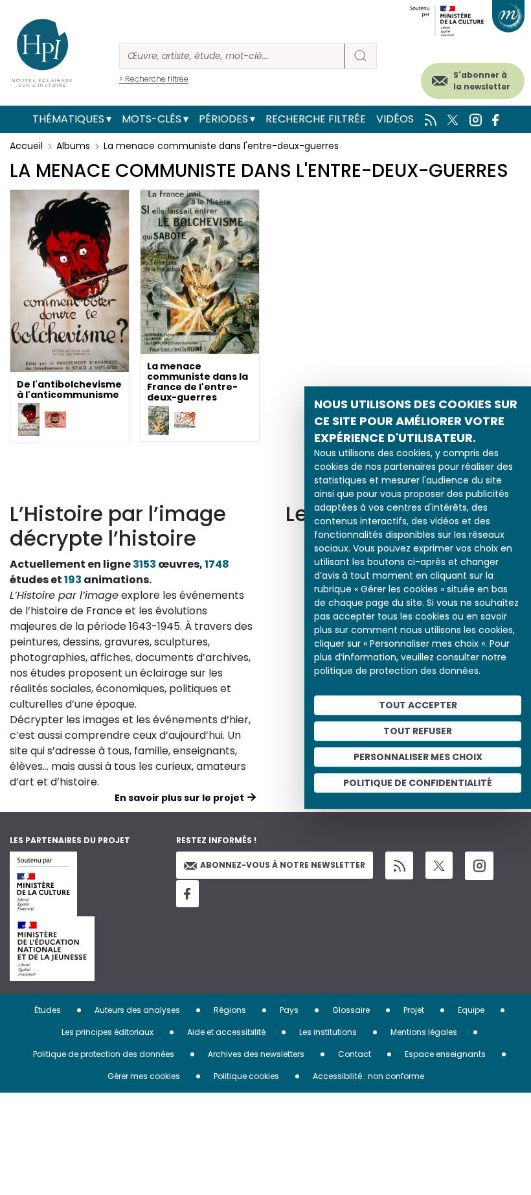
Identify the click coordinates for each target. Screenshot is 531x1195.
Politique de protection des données (103, 1054)
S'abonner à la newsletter (481, 80)
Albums (73, 145)
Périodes (223, 118)
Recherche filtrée (316, 118)
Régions (230, 1009)
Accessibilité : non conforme (368, 1076)
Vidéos (395, 118)
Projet (413, 1009)
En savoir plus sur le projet (179, 797)
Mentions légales (423, 1032)
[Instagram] (479, 866)
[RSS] (399, 865)
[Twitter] (439, 865)
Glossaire (351, 1009)
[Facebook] (187, 894)
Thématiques (68, 118)
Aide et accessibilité (226, 1032)
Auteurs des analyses (137, 1009)
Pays (289, 1009)
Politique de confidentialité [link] (417, 782)
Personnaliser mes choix (418, 756)
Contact (354, 1054)
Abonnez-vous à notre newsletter (282, 864)
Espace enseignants (445, 1054)
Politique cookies (246, 1076)
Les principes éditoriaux (107, 1032)
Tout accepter (418, 705)
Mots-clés (151, 118)
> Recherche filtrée (153, 78)
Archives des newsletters (256, 1054)
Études (47, 1009)
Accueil (26, 145)
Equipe (471, 1009)
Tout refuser (417, 731)
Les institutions (328, 1032)
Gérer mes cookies (143, 1076)
